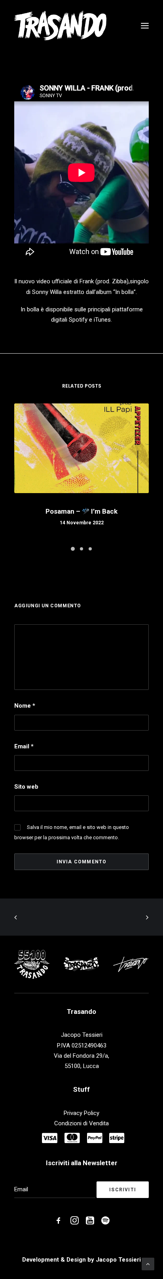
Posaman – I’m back (81, 511)
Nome (24, 705)
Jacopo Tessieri (118, 1259)
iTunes (102, 319)
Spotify (78, 319)
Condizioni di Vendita (81, 1123)
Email (24, 746)
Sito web (26, 786)
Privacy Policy (81, 1113)
